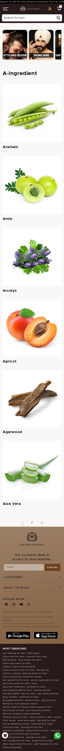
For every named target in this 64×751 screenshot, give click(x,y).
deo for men (28, 693)
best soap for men (41, 707)
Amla (7, 219)
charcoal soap (11, 727)
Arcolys (10, 290)
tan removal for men (14, 653)
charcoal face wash (42, 724)
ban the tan (42, 670)
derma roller (32, 700)
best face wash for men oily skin (21, 734)
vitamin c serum (12, 673)
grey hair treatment (14, 687)
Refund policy (10, 612)
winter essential (12, 747)
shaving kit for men (32, 727)
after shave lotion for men (18, 744)
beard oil (8, 704)
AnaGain (10, 147)
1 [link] (22, 523)
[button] (6, 9)
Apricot (9, 361)
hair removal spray (48, 693)
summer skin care (36, 656)
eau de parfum (42, 690)
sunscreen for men (13, 656)
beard (57, 717)
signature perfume (13, 730)
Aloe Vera (12, 504)
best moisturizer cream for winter (22, 677)
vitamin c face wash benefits (19, 667)
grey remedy (10, 697)
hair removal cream (26, 704)
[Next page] (42, 522)
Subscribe (52, 567)
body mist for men (42, 741)
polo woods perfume (38, 710)
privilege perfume (13, 700)
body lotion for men (37, 730)
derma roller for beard (16, 707)
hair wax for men (46, 720)
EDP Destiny (10, 660)
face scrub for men (14, 710)
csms (34, 683)
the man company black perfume (21, 714)
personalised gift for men (17, 690)
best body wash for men (17, 663)
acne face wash (26, 720)
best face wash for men (16, 683)
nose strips (9, 720)
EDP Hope (33, 653)
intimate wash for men (15, 717)
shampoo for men (36, 737)
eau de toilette (11, 693)
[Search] (58, 18)
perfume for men (29, 697)
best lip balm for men (35, 673)
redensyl (55, 730)
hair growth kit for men (16, 680)
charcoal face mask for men (19, 670)
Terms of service (44, 612)
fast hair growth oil (13, 737)
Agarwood (12, 432)
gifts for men (48, 700)
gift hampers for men (46, 744)
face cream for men (41, 717)
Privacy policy (26, 612)
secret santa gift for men (45, 680)
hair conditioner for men (16, 741)
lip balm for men (36, 687)
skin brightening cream (16, 724)
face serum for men (29, 660)
